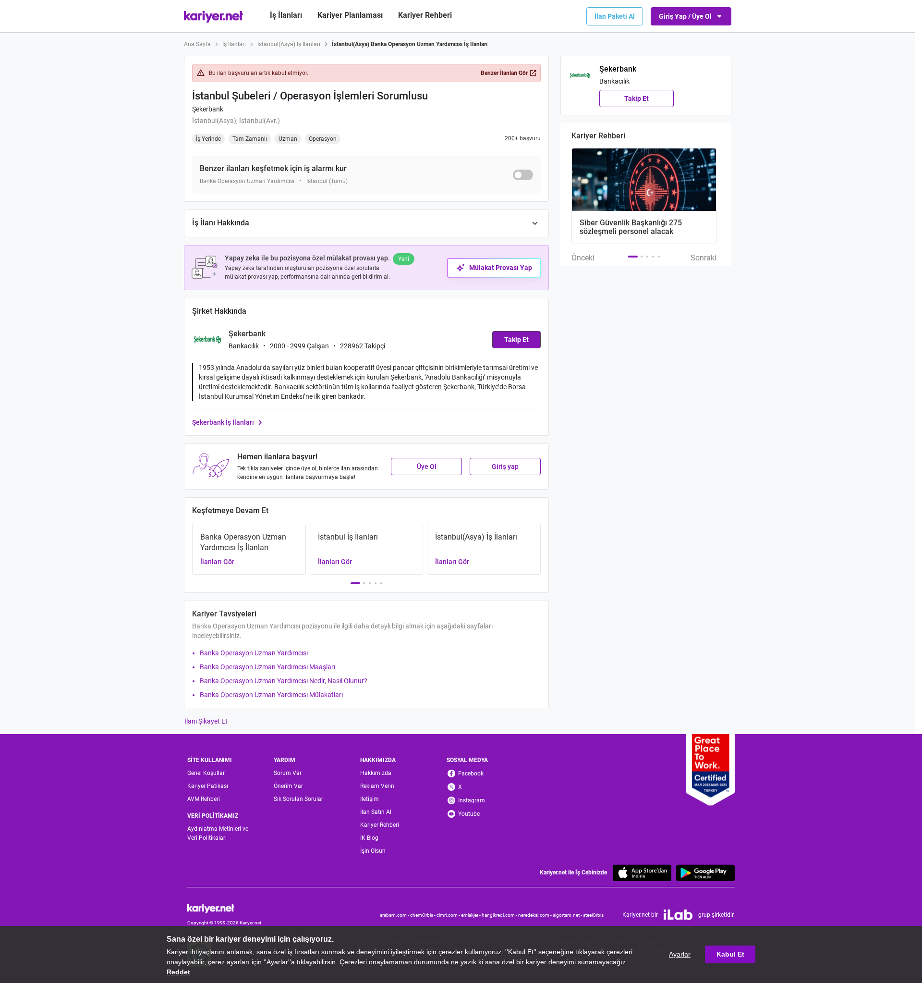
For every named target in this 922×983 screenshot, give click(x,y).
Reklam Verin (377, 786)
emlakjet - (471, 915)
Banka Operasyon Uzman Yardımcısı (254, 653)
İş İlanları (286, 15)
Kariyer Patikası (207, 786)
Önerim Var (288, 786)
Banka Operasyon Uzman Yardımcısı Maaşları (267, 667)
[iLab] (678, 914)
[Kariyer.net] (224, 908)
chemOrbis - (423, 915)
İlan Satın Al (375, 812)
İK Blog (369, 838)
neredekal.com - (535, 915)
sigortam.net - (568, 915)
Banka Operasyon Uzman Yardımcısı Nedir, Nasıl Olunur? (283, 681)
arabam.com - (395, 915)
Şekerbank (207, 109)
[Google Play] (705, 872)
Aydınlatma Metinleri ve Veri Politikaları (217, 833)
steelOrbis (593, 915)
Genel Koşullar (206, 773)
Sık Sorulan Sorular (298, 799)
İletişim (369, 799)
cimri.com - (449, 915)
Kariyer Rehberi (379, 825)
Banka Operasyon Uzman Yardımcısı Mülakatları (271, 695)
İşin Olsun (373, 851)
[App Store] (642, 872)
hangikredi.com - (500, 915)
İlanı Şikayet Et (206, 721)
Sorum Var (288, 773)
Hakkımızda (375, 773)
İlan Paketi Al (614, 16)
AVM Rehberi (203, 799)
